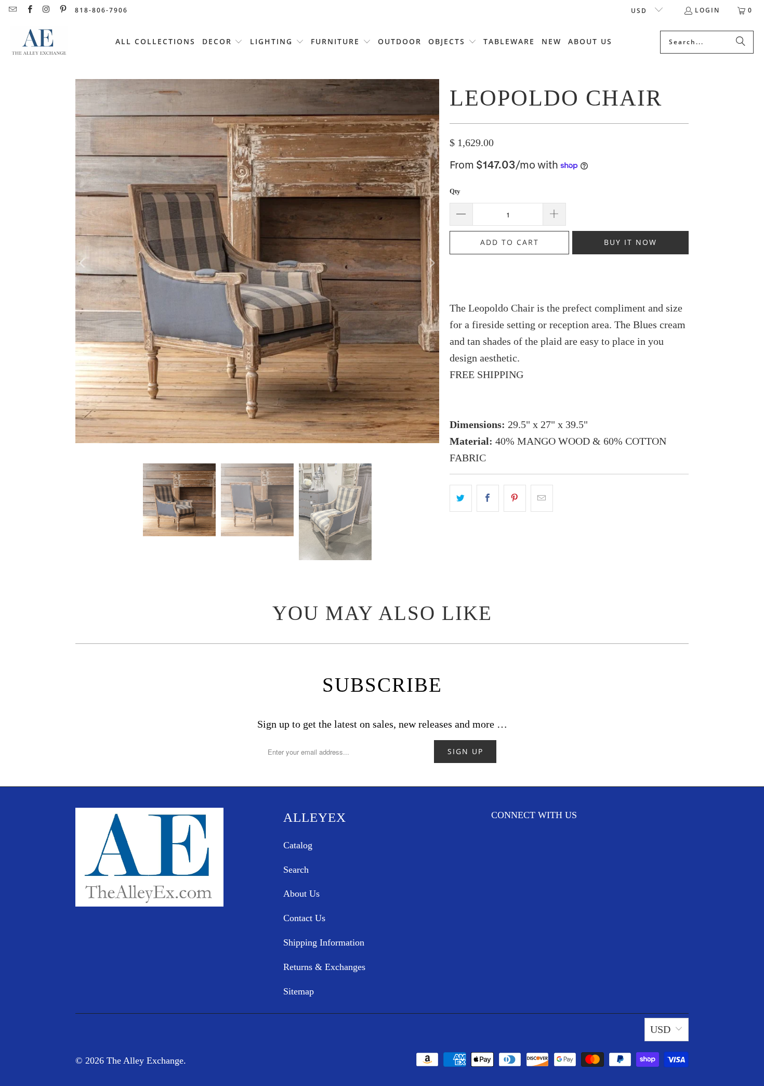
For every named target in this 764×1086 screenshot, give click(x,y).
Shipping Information (323, 942)
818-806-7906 (101, 10)
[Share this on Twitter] (461, 498)
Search (296, 869)
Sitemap (298, 991)
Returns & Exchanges (324, 967)
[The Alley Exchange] (39, 42)
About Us (301, 893)
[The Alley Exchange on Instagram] (46, 10)
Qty (455, 191)
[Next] (431, 263)
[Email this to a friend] (542, 498)
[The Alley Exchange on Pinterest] (62, 10)
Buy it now (630, 242)
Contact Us (304, 918)
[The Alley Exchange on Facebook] (28, 10)
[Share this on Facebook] (488, 498)
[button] (222, 42)
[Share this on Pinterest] (515, 498)
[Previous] (83, 263)
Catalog (297, 845)
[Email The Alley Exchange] (12, 10)
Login (707, 10)
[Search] (741, 42)
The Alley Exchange (145, 1060)
